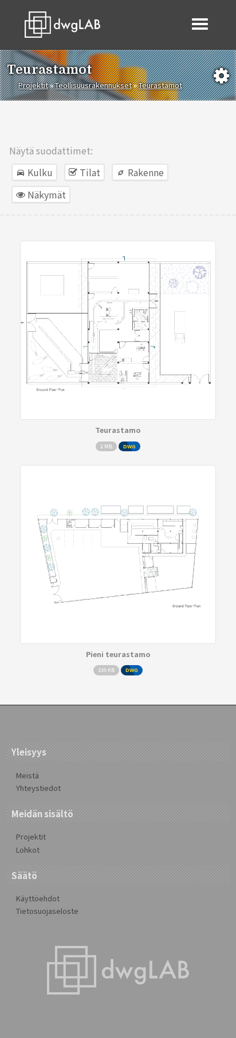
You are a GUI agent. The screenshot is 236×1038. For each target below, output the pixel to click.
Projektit (33, 84)
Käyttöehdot (38, 898)
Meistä (27, 775)
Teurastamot (160, 84)
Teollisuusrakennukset (93, 84)
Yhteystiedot (38, 787)
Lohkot (28, 849)
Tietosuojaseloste (47, 910)
